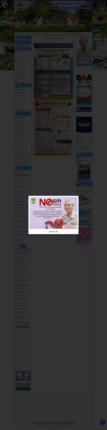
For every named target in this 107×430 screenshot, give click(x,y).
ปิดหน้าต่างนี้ (53, 232)
